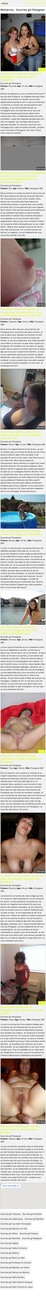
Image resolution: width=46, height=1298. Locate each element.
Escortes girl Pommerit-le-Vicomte (16, 1262)
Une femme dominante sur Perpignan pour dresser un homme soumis (22, 1010)
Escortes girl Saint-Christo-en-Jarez (17, 1287)
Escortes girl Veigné (9, 1243)
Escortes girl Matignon (32, 1238)
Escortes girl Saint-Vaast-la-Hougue (16, 1282)
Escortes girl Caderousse (12, 1219)
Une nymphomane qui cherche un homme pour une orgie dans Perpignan (21, 76)
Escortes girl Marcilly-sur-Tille (14, 1228)
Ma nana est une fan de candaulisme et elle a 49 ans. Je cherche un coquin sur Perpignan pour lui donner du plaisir (23, 177)
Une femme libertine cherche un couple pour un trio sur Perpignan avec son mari (21, 435)
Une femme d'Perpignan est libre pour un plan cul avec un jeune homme (20, 1129)
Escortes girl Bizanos (10, 1253)
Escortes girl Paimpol (29, 1233)
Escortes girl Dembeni (32, 1214)
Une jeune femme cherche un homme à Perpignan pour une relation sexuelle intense (18, 630)
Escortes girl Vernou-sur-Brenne (15, 1272)
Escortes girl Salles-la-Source (14, 1248)
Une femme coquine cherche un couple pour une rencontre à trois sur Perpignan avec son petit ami (21, 312)
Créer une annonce (35, 3)
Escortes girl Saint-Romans (13, 1277)
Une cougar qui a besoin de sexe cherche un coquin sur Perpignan (21, 532)
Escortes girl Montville (10, 1238)
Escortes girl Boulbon (34, 1219)
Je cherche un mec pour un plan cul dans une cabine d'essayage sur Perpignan (22, 878)
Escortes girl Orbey (9, 1233)
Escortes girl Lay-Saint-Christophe (16, 1224)
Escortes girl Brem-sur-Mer (13, 1258)
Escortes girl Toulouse (10, 1214)
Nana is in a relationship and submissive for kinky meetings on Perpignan (21, 758)
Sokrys (4, 3)
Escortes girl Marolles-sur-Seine (15, 1267)
